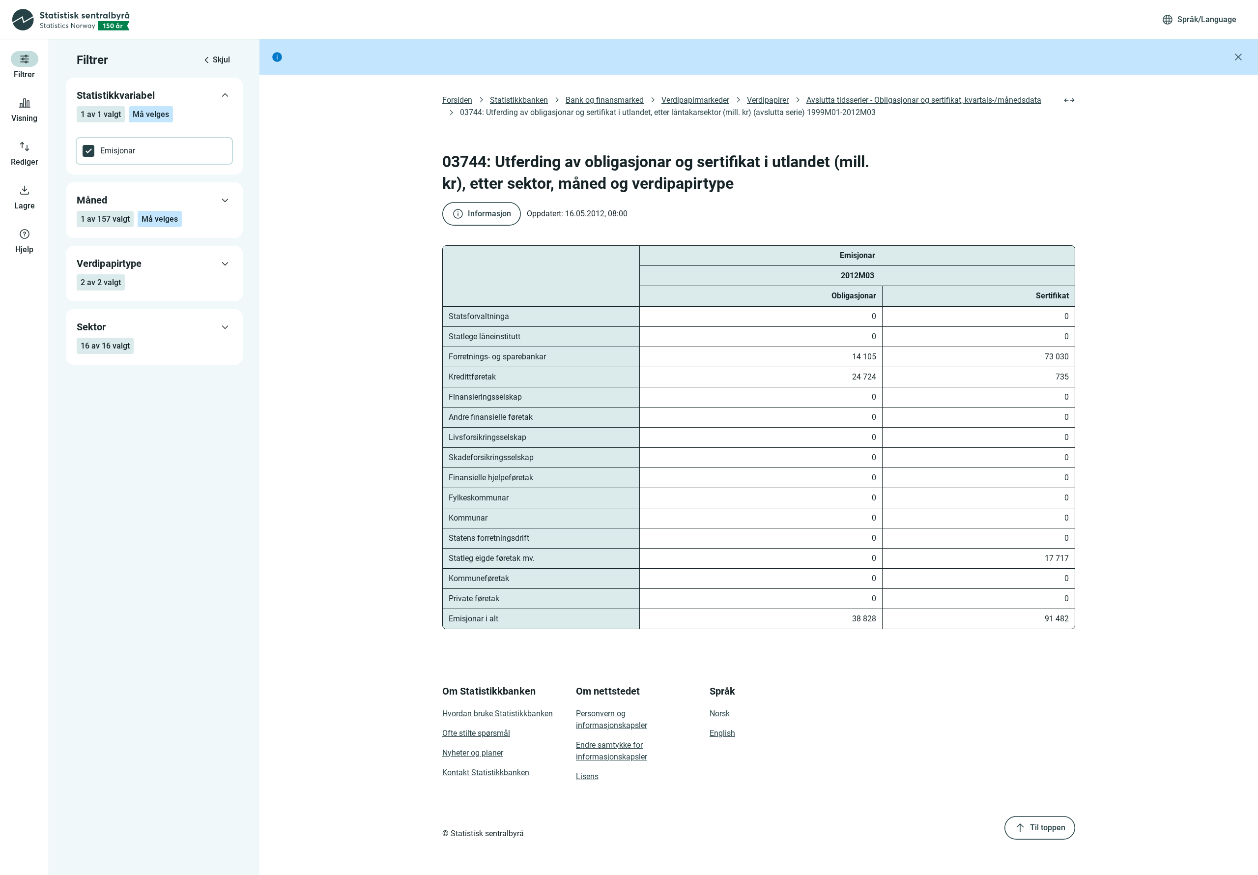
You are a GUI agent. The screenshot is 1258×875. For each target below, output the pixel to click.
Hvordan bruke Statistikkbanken (497, 713)
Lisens (587, 776)
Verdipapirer (768, 100)
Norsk (720, 713)
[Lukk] (1238, 57)
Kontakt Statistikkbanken (485, 772)
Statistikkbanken (519, 100)
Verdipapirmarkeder (695, 100)
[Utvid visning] (1069, 100)
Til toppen (1047, 827)
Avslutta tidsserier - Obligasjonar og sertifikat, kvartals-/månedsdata (923, 100)
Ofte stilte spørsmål (476, 733)
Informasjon (489, 213)
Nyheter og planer (472, 753)
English (722, 733)
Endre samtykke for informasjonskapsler (611, 750)
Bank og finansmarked (605, 100)
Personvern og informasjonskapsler (611, 719)
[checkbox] (154, 151)
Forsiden (457, 100)
